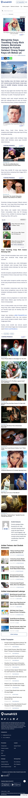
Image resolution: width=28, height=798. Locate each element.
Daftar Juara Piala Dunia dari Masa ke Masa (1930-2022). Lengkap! (17, 603)
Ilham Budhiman (15, 646)
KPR (15, 748)
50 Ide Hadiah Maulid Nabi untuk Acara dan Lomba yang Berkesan (15, 677)
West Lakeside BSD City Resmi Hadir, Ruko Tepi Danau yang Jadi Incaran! (14, 657)
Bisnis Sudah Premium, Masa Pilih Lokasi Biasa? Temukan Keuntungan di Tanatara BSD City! (15, 650)
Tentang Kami (4, 745)
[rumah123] (9, 714)
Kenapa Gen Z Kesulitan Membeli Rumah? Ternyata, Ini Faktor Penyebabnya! (15, 705)
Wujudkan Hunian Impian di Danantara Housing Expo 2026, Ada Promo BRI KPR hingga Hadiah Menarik (15, 664)
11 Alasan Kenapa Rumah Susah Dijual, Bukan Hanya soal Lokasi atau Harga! (17, 568)
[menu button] (26, 2)
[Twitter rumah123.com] (5, 719)
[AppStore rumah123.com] (5, 784)
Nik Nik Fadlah (15, 694)
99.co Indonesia (17, 761)
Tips (21, 6)
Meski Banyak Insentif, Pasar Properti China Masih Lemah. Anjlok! (18, 595)
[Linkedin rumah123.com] (14, 719)
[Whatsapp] (11, 58)
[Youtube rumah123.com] (10, 719)
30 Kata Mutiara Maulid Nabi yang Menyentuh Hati (13, 698)
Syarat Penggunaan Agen (6, 766)
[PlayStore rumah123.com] (16, 784)
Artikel (7, 14)
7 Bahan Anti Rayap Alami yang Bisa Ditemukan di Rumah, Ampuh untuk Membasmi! (17, 551)
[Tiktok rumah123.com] (17, 719)
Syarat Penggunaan (5, 764)
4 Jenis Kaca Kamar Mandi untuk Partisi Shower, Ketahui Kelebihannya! (18, 559)
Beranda (3, 14)
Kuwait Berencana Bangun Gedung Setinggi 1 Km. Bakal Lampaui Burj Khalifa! (18, 619)
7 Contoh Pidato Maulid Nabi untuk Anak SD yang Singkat (14, 691)
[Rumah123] (6, 2)
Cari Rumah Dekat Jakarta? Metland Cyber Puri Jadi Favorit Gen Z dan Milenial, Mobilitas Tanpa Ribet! (15, 671)
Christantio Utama (20, 614)
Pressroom (3, 755)
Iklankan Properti (17, 745)
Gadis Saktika (19, 598)
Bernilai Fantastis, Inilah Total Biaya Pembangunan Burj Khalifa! (18, 627)
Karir (2, 753)
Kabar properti (5, 6)
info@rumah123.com (7, 735)
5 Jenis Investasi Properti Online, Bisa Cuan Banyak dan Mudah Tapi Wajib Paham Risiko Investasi (18, 584)
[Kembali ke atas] (24, 781)
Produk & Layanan (4, 748)
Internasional (11, 14)
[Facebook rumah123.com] (2, 719)
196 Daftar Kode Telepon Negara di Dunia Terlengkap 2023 (17, 611)
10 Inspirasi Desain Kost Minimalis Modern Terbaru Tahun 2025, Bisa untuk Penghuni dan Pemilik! (17, 576)
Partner (2, 750)
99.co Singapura (17, 764)
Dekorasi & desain (15, 6)
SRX (15, 766)
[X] (5, 58)
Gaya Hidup (6, 333)
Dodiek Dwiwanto (21, 55)
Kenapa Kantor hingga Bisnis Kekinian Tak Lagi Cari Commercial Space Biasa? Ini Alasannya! (15, 643)
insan (18, 622)
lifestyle (12, 333)
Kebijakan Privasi (4, 761)
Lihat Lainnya (14, 634)
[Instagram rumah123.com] (8, 719)
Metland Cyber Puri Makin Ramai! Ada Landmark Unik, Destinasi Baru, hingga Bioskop (14, 684)
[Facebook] (2, 58)
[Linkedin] (8, 58)
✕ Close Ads (24, 795)
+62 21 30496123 (6, 737)
